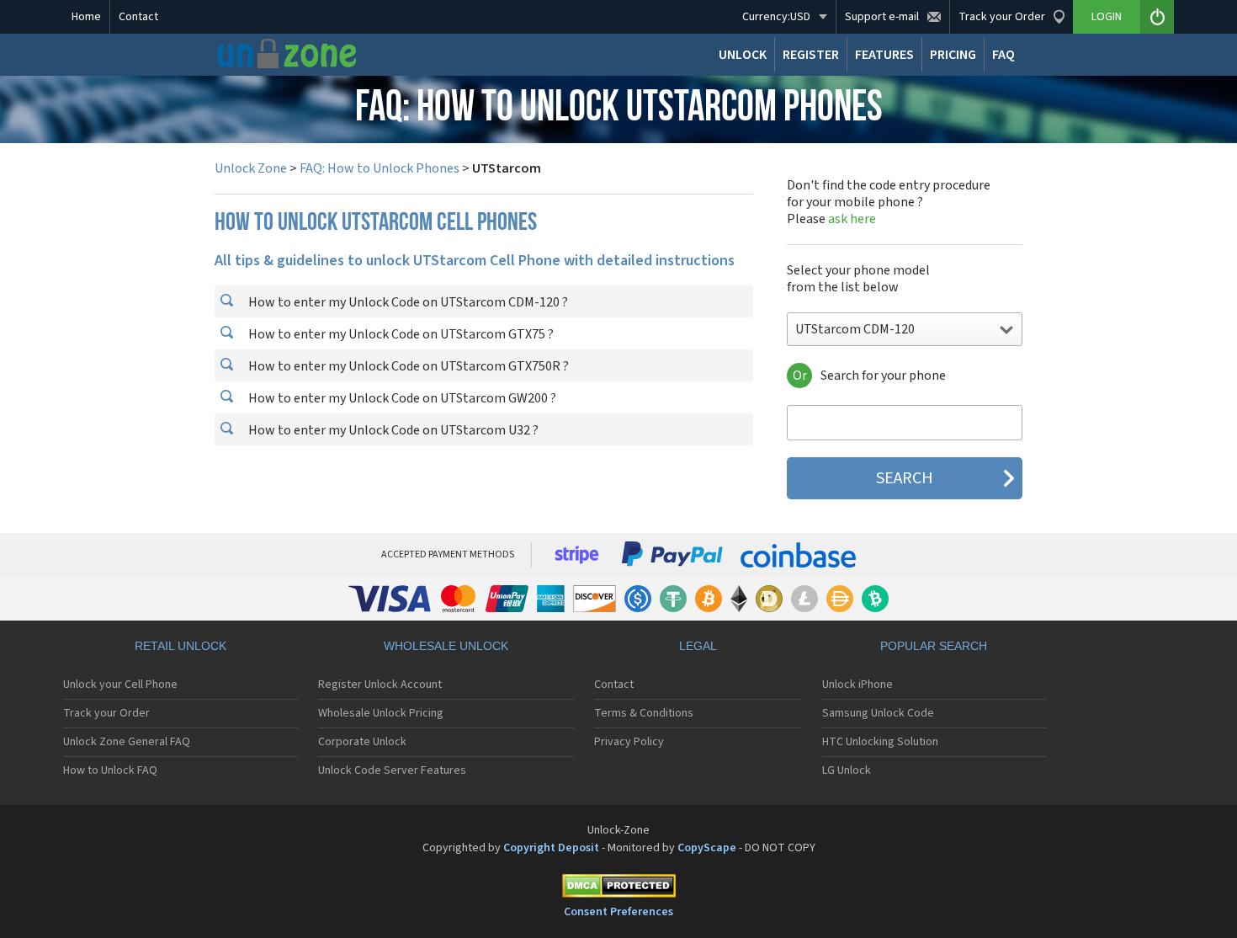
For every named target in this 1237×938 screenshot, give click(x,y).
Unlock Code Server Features (392, 770)
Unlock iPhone (857, 684)
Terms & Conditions (643, 713)
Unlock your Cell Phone (120, 684)
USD (776, 16)
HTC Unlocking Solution (880, 741)
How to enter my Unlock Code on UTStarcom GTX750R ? (407, 366)
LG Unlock (846, 770)
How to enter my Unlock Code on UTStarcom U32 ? (392, 430)
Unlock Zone (251, 168)
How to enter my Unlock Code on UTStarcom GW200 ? (401, 398)
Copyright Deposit (551, 847)
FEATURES (884, 54)
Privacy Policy (629, 741)
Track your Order (106, 713)
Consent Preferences (618, 911)
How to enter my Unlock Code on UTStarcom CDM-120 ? (407, 302)
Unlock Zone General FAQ (126, 741)
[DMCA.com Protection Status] (618, 888)
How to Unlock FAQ (110, 770)
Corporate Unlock (362, 741)
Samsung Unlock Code (878, 713)
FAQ (1003, 54)
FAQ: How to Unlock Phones (379, 168)
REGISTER (811, 54)
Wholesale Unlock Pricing (380, 713)
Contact (138, 16)
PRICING (953, 54)
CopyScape (706, 847)
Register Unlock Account (380, 684)
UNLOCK (743, 54)
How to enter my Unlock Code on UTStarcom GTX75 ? (400, 334)
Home (86, 16)
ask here (852, 219)
